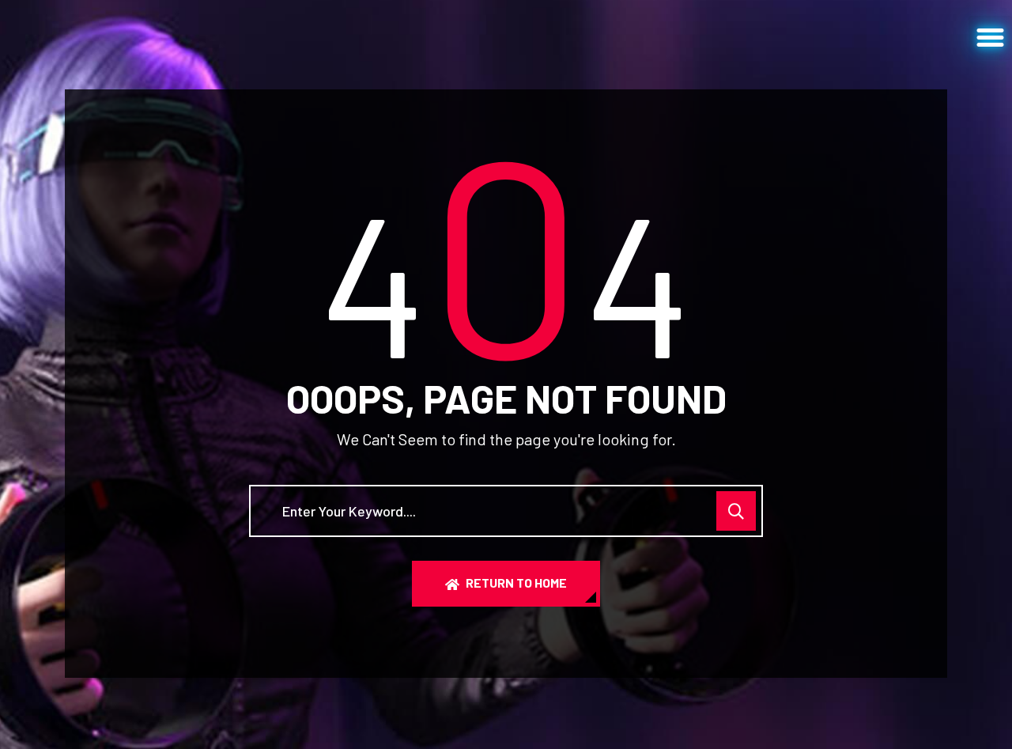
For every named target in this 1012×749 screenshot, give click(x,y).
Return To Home (516, 582)
